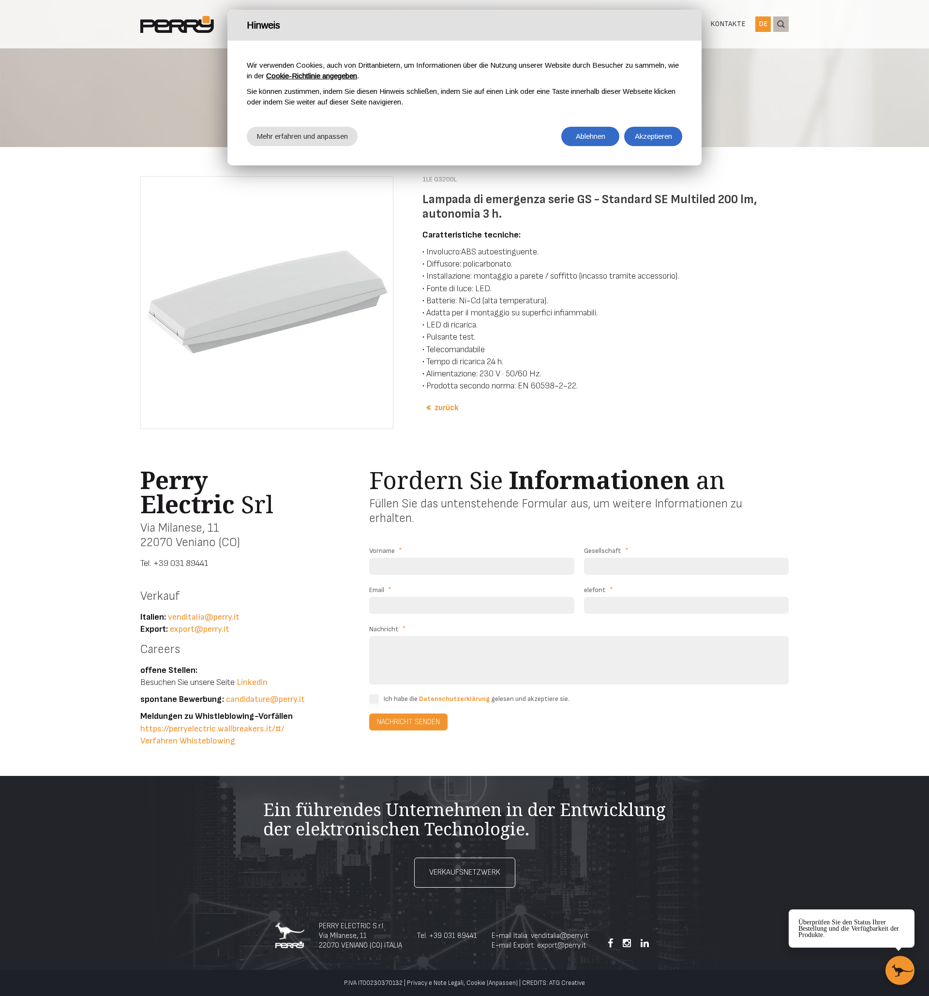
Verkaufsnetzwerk (464, 872)
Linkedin (252, 682)
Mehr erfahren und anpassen (302, 136)
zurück (447, 408)
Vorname (385, 550)
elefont (598, 590)
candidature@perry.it (265, 699)
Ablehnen (590, 136)
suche (781, 24)
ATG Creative (567, 983)
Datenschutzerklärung (454, 699)
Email (380, 590)
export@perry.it (199, 629)
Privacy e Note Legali (435, 983)
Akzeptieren (653, 136)
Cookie (475, 983)
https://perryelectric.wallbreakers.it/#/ (212, 729)
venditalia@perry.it (204, 617)
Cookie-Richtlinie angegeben (311, 76)
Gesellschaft (606, 550)
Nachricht (387, 629)
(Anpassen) (502, 983)
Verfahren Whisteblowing (187, 741)
